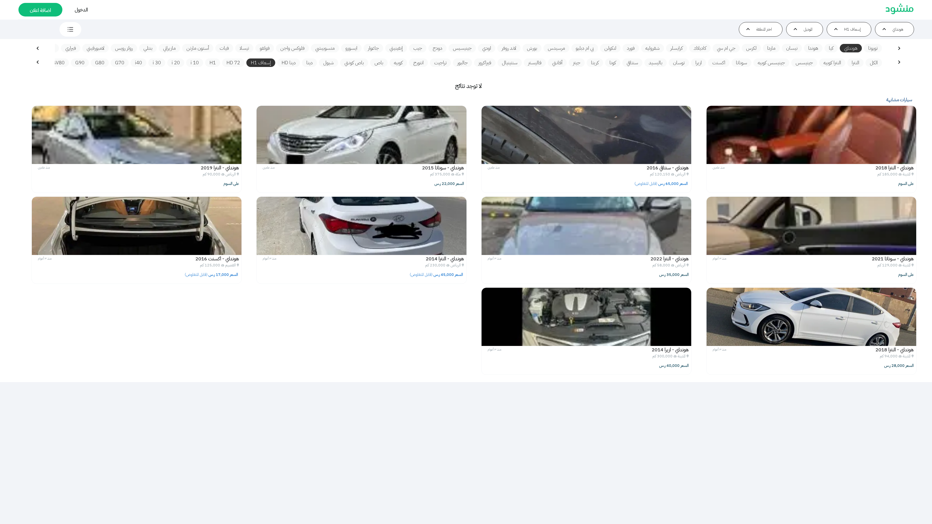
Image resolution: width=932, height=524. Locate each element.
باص (378, 62)
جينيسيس (462, 48)
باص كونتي (354, 62)
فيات (224, 48)
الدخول (81, 9)
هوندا (813, 48)
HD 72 (233, 62)
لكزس (751, 48)
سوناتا (741, 62)
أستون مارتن (197, 48)
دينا (309, 62)
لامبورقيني (95, 48)
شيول (328, 62)
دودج (437, 48)
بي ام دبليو (585, 48)
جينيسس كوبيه (771, 62)
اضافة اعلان (40, 10)
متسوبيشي (325, 48)
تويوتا (873, 48)
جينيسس (804, 62)
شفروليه (652, 48)
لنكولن (610, 48)
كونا (612, 62)
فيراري (70, 48)
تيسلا (244, 48)
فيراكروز (484, 62)
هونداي (850, 48)
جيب (417, 48)
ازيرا (698, 62)
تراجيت (440, 62)
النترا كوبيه (832, 62)
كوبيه (398, 62)
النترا (855, 62)
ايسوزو (351, 48)
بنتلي (147, 48)
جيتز (576, 62)
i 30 (157, 62)
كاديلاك (699, 48)
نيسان (792, 48)
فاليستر (534, 62)
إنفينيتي (396, 48)
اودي (486, 48)
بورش (532, 48)
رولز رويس (124, 48)
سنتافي (632, 62)
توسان (679, 62)
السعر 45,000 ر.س (437, 275)
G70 (119, 62)
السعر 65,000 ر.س (661, 184)
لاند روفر (509, 48)
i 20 (176, 62)
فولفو (265, 48)
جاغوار (373, 48)
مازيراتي (169, 48)
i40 (138, 62)
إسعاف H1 (261, 62)
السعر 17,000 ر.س (212, 275)
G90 (79, 62)
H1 (212, 62)
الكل (874, 62)
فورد (631, 48)
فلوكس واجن (292, 48)
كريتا (595, 62)
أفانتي (557, 62)
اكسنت (718, 62)
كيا (831, 48)
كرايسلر (676, 48)
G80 (99, 62)
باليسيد (655, 62)
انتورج (418, 62)
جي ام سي (726, 48)
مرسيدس (556, 48)
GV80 (58, 62)
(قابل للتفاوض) (645, 184)
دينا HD (289, 62)
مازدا (771, 48)
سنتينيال (509, 62)
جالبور (462, 62)
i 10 (195, 62)
